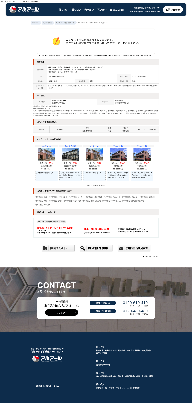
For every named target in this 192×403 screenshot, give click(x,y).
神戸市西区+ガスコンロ (112, 197)
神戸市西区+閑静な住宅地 (91, 201)
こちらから (61, 312)
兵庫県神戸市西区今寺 (56, 76)
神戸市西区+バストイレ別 (58, 197)
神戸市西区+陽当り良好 (72, 201)
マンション (120, 388)
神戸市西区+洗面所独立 (94, 197)
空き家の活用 (147, 376)
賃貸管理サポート (103, 364)
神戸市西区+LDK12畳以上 (111, 201)
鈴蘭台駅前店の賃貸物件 (115, 350)
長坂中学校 (119, 101)
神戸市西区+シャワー (76, 197)
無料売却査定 (117, 376)
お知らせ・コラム (51, 386)
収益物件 (136, 388)
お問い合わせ (173, 9)
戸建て (111, 388)
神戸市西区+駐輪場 (56, 201)
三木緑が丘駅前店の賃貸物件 (139, 350)
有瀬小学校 (62, 101)
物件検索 (99, 350)
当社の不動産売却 (103, 376)
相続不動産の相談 (132, 376)
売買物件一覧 (101, 388)
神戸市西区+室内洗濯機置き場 (133, 201)
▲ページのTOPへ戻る (151, 257)
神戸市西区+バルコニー (130, 197)
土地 (129, 388)
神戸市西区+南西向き (148, 197)
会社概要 (39, 386)
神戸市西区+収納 (41, 201)
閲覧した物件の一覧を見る (96, 185)
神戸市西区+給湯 (41, 197)
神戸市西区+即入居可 (43, 205)
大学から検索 (101, 353)
